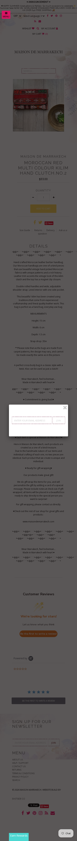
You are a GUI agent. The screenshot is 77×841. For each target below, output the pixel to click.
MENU (6, 16)
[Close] (65, 407)
